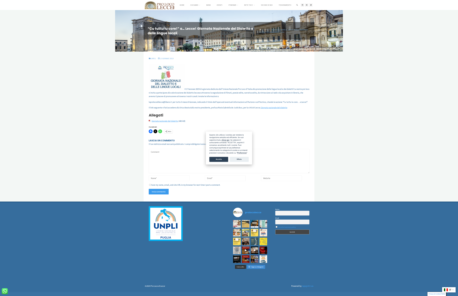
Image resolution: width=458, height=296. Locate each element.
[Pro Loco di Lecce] (159, 5)
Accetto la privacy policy (287, 227)
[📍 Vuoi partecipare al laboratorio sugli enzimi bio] (263, 224)
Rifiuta (239, 159)
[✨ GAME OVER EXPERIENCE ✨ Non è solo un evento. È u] (254, 224)
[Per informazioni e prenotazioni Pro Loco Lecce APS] (246, 232)
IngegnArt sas (307, 286)
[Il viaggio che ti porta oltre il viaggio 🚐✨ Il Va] (263, 259)
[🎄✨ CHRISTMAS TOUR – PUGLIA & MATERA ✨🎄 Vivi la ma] (254, 259)
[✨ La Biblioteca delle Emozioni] (246, 241)
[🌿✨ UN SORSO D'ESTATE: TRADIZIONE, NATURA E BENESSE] (237, 224)
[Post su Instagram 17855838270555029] (263, 232)
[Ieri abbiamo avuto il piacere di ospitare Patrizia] (254, 250)
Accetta (219, 159)
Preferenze (242, 153)
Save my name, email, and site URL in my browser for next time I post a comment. (185, 185)
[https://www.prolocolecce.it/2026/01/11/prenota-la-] (237, 241)
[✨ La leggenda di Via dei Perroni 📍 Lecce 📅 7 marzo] (254, 232)
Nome (277, 209)
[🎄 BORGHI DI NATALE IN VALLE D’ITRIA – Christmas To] (246, 259)
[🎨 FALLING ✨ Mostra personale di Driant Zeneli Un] (254, 241)
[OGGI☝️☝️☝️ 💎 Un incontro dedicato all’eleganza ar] (263, 250)
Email (277, 218)
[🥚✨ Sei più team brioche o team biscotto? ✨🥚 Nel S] (237, 232)
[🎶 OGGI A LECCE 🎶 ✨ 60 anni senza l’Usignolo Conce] (237, 250)
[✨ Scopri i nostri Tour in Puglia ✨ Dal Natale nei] (246, 250)
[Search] (297, 5)
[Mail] (306, 5)
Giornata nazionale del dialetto (274, 107)
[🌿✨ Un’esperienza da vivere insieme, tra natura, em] (246, 224)
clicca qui (225, 140)
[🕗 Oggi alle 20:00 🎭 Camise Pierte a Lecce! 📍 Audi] (237, 259)
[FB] (302, 5)
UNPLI (266, 30)
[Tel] (311, 5)
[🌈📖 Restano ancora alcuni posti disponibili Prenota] (263, 241)
